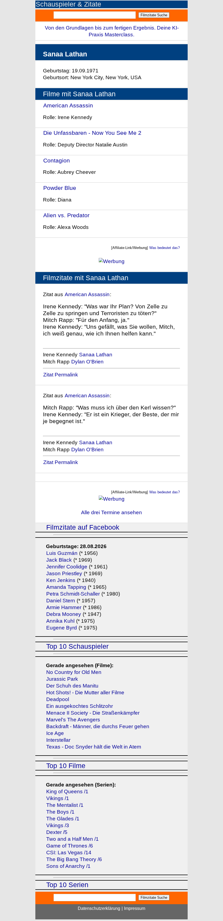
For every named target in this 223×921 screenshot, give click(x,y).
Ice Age (55, 733)
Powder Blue (59, 188)
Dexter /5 (56, 832)
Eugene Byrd (61, 628)
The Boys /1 (60, 812)
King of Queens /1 (67, 791)
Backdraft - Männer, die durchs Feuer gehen (97, 726)
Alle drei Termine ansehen (111, 512)
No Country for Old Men (73, 672)
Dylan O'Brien (87, 361)
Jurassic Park (62, 679)
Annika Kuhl (60, 621)
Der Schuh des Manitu (72, 686)
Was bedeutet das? (164, 248)
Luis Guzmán (62, 553)
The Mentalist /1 (64, 805)
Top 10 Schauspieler (77, 646)
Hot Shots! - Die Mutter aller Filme (85, 692)
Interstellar (58, 740)
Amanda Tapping (66, 587)
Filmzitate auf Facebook (82, 527)
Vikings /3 (57, 825)
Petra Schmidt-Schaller (73, 594)
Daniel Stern (60, 600)
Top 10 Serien (67, 884)
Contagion (56, 160)
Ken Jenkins (60, 580)
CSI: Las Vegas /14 (68, 852)
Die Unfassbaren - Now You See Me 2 (92, 133)
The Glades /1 (62, 818)
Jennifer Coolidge (66, 567)
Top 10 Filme (65, 765)
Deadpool (57, 699)
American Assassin (68, 105)
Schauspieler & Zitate (68, 4)
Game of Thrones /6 (69, 846)
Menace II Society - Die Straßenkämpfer (93, 713)
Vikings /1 (57, 798)
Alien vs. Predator (66, 215)
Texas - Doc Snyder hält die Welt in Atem (93, 747)
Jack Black (59, 560)
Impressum (134, 908)
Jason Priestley (64, 573)
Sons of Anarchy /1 (68, 866)
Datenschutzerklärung (99, 908)
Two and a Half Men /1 (72, 839)
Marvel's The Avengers (73, 719)
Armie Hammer (63, 607)
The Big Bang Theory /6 (74, 859)
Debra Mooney (63, 614)
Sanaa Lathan (95, 354)
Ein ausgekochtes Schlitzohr (79, 706)
